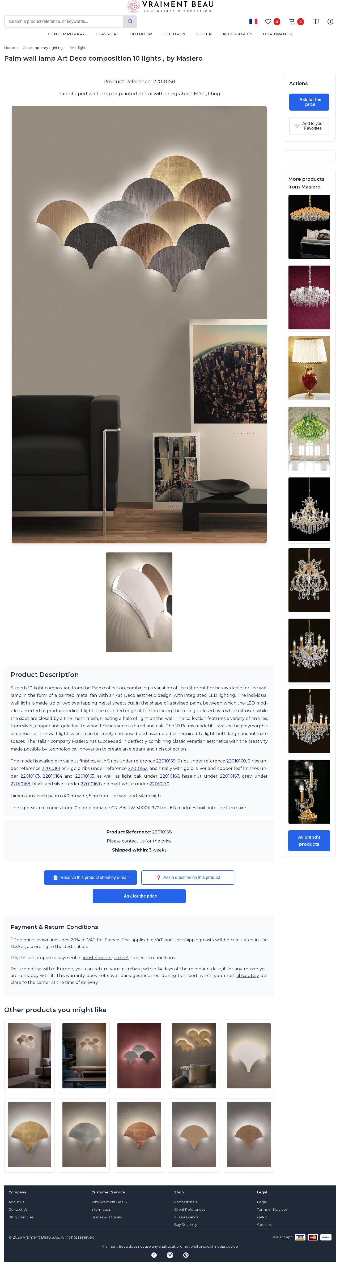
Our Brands (277, 34)
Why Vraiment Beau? (109, 1202)
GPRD (262, 1217)
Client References (189, 1209)
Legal (262, 1202)
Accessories (238, 34)
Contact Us (17, 1209)
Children (174, 34)
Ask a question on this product (188, 877)
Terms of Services (272, 1209)
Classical (107, 34)
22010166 (169, 776)
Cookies (264, 1225)
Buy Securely (185, 1225)
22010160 (236, 761)
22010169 (90, 783)
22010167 (229, 776)
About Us (16, 1202)
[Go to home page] (170, 7)
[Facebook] (154, 1255)
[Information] (330, 21)
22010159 (166, 761)
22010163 (30, 776)
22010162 (137, 768)
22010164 (52, 776)
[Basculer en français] (253, 21)
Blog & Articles (20, 1217)
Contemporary (66, 34)
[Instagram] (170, 1255)
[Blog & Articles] (315, 21)
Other (204, 34)
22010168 (20, 783)
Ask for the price (140, 896)
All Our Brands (186, 1217)
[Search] (130, 21)
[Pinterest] (186, 1255)
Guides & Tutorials (106, 1217)
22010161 (51, 768)
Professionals (185, 1202)
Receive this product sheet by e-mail (91, 877)
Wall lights (78, 48)
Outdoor (141, 34)
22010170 (159, 783)
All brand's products (309, 841)
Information (101, 1209)
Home (9, 48)
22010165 (84, 776)
